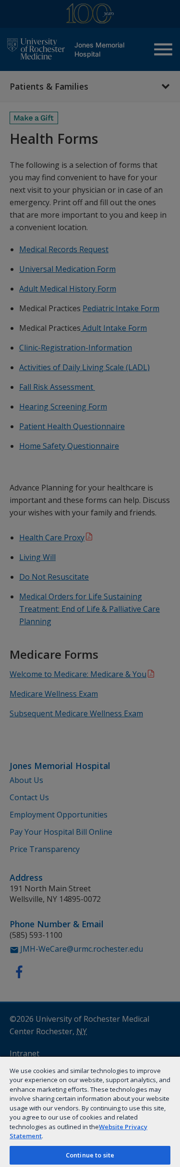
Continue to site (90, 1155)
